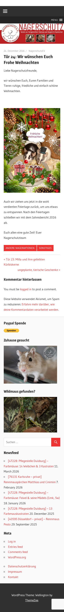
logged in (25, 289)
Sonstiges (45, 248)
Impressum (15, 571)
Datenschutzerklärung (22, 566)
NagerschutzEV (37, 50)
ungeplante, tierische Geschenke (38, 270)
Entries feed (15, 547)
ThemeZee (31, 600)
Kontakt (13, 577)
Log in (12, 541)
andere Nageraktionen (20, 248)
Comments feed (18, 552)
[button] (54, 19)
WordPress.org (17, 557)
